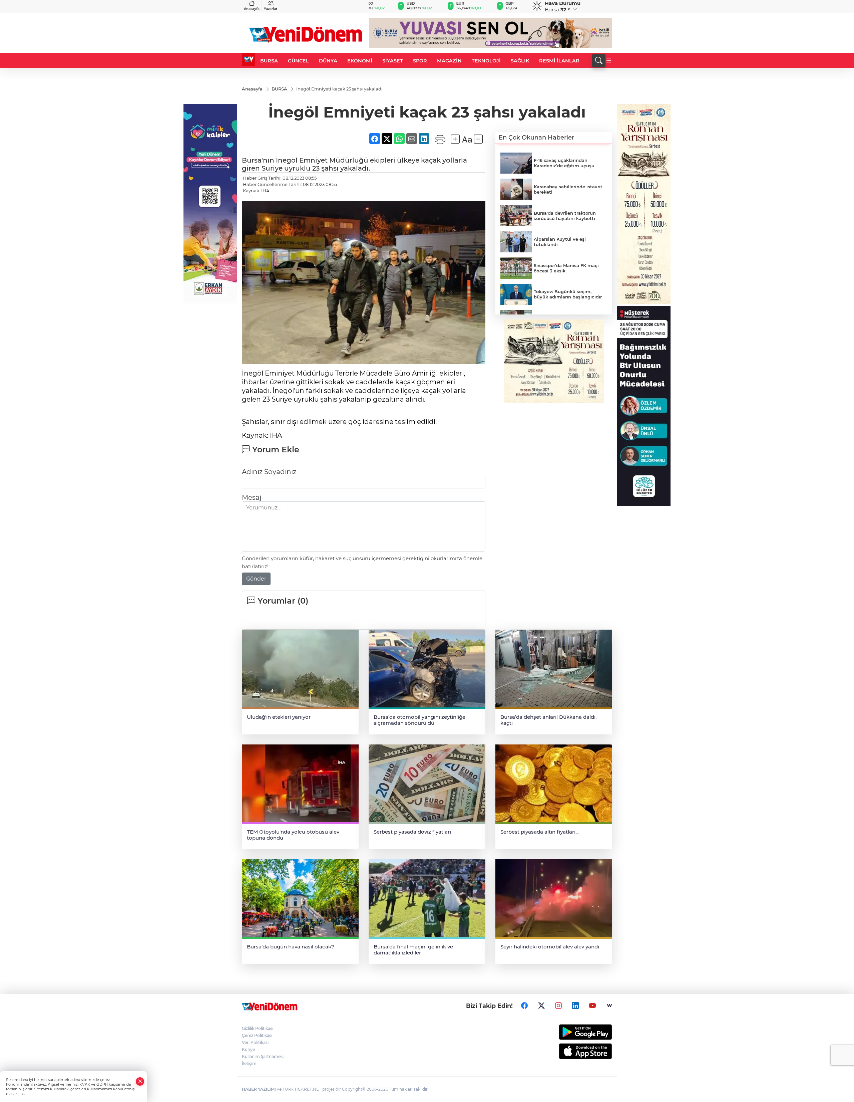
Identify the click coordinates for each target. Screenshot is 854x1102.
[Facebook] (524, 1005)
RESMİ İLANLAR (559, 61)
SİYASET (392, 61)
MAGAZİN (449, 61)
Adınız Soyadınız (269, 472)
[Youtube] (592, 1005)
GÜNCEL (298, 61)
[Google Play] (569, 1032)
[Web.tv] (609, 1005)
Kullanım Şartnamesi (263, 1056)
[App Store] (569, 1051)
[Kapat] (140, 1081)
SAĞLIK (520, 61)
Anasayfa (252, 9)
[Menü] (608, 60)
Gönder (256, 579)
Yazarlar (270, 9)
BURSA (269, 61)
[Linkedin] (575, 1005)
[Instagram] (558, 1005)
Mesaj (251, 497)
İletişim (249, 1063)
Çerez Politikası (257, 1035)
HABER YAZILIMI (259, 1089)
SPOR (420, 61)
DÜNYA (328, 61)
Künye (248, 1049)
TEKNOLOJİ (486, 61)
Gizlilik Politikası (257, 1028)
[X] (541, 1005)
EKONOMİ (359, 61)
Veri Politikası (255, 1042)
